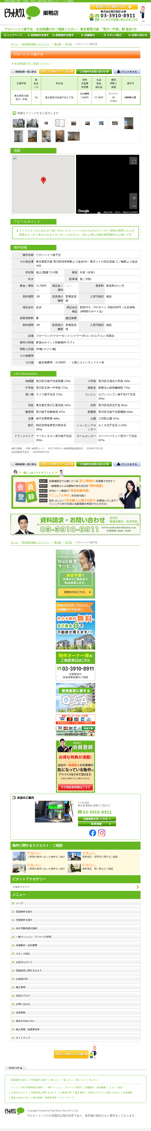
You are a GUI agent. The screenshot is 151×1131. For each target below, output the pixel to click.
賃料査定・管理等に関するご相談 (100, 855)
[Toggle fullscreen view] (133, 161)
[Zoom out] (133, 205)
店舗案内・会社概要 (26, 945)
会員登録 (20, 1012)
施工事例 (20, 987)
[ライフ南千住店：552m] (87, 122)
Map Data (108, 212)
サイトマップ (23, 1037)
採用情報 (97, 824)
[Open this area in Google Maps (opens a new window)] (83, 211)
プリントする (127, 71)
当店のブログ (23, 995)
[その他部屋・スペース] (19, 135)
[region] (107, 184)
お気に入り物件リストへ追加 (57, 71)
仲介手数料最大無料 (26, 928)
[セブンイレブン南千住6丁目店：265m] (74, 122)
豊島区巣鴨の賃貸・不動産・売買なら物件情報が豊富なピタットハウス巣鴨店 (39, 1)
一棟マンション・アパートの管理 (33, 936)
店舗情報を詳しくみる (97, 818)
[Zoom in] (133, 197)
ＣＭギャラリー (21, 887)
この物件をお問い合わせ (94, 71)
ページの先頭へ (16, 1067)
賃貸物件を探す (24, 911)
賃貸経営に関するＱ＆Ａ (29, 970)
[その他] (32, 135)
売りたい (93, 1080)
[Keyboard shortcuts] (99, 213)
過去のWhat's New (25, 1021)
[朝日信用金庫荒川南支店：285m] (101, 122)
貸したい (68, 1080)
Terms (118, 212)
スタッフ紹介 (23, 953)
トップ (19, 903)
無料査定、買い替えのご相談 (97, 867)
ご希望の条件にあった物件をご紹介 (46, 855)
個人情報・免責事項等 (28, 1029)
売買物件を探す (24, 920)
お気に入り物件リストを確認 (75, 1051)
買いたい (81, 1080)
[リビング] (129, 122)
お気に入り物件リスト (57, 464)
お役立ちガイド (24, 962)
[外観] (19, 122)
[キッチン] (46, 135)
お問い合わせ (23, 1004)
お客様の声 (22, 979)
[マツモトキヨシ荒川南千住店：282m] (115, 122)
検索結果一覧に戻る (24, 71)
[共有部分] (46, 122)
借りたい (55, 1080)
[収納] (74, 135)
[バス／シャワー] (60, 135)
